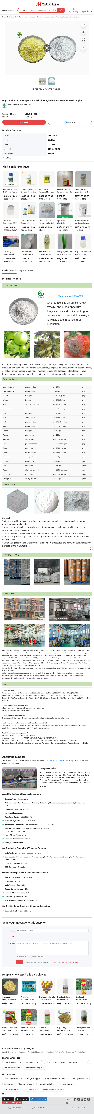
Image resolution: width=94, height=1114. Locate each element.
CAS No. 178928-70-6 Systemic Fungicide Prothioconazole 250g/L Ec (28, 190)
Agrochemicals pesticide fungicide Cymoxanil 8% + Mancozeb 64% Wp (46, 253)
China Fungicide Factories (13, 1078)
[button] (3, 3)
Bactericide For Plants (12, 1068)
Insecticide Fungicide (11, 1089)
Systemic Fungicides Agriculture (67, 17)
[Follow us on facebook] (75, 1099)
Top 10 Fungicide (30, 1089)
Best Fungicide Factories (79, 1078)
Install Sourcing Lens (13, 1102)
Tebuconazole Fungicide (26, 1084)
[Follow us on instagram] (82, 1099)
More (4, 1094)
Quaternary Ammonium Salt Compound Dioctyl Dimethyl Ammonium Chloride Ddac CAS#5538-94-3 (10, 253)
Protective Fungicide (66, 1084)
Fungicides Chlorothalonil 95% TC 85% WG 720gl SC (10, 222)
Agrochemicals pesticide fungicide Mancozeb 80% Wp (82, 190)
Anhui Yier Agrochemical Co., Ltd (19, 104)
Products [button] (23, 10)
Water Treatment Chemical (55, 1062)
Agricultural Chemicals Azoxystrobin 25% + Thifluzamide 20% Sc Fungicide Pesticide (64, 222)
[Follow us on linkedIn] (67, 1102)
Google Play (22, 1099)
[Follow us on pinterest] (88, 1099)
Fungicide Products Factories (55, 1078)
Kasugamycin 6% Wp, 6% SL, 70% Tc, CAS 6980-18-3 (64, 253)
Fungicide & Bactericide (45, 17)
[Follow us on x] (78, 1099)
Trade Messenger (38, 1099)
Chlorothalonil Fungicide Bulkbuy (52, 1089)
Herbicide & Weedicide (33, 1062)
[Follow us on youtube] (85, 1099)
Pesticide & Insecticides (12, 1062)
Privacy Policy (82, 1108)
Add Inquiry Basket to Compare (47, 89)
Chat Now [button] (71, 122)
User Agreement (59, 1108)
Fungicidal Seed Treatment (78, 1062)
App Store (8, 1099)
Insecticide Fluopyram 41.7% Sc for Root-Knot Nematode (10, 190)
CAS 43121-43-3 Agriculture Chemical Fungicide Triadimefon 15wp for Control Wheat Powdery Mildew (47, 222)
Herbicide (37, 853)
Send (19, 962)
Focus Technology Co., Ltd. (31, 1108)
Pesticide (29, 853)
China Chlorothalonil (47, 1084)
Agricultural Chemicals (27, 17)
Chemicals (12, 17)
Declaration (71, 1108)
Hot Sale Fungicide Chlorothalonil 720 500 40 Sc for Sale (27, 253)
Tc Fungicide (8, 1084)
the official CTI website (56, 761)
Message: (11, 943)
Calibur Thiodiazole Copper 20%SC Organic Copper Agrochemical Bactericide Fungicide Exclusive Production (28, 222)
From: (13, 931)
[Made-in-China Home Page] (47, 4)
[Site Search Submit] (61, 10)
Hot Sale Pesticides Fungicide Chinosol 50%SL (64, 190)
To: (14, 937)
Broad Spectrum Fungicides (34, 1068)
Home (4, 17)
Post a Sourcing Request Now (66, 962)
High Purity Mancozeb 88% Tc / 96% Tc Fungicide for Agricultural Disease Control (83, 253)
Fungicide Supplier (33, 1078)
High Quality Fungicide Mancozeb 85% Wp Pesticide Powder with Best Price (46, 190)
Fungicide (21, 853)
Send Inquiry (24, 122)
